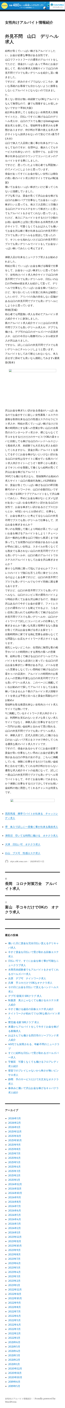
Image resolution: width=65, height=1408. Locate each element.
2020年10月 (15, 1377)
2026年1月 (14, 1127)
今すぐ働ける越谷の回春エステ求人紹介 (31, 1009)
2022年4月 (14, 1324)
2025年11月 (14, 1135)
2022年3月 (14, 1329)
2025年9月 (14, 1144)
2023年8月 (14, 1254)
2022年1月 (14, 1337)
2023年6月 (14, 1263)
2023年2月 (14, 1280)
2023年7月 (14, 1258)
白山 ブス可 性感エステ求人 (22, 853)
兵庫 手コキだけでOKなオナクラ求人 (30, 982)
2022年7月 (14, 1311)
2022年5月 (14, 1320)
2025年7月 (14, 1153)
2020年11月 (15, 1372)
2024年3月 (14, 1223)
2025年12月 (15, 1131)
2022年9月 (14, 1302)
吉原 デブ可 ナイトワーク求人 (27, 978)
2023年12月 (15, 1236)
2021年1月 (14, 1364)
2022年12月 (15, 1289)
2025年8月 (14, 1149)
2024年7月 (14, 1206)
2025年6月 (14, 1157)
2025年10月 (15, 1140)
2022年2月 (14, 1333)
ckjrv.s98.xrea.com (18, 861)
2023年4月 (14, 1272)
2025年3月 (14, 1171)
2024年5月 (14, 1214)
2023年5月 (14, 1267)
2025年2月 (14, 1175)
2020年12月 (15, 1368)
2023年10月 (15, 1245)
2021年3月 (14, 1355)
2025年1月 (14, 1179)
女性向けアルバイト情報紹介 (29, 22)
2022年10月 (15, 1298)
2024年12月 (15, 1184)
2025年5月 (14, 1162)
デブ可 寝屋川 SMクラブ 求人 (25, 995)
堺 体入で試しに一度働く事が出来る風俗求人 (31, 826)
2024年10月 (15, 1192)
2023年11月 (14, 1241)
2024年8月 (14, 1201)
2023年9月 (14, 1250)
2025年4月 (14, 1166)
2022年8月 (14, 1307)
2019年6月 (14, 1381)
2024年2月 (14, 1228)
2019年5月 (14, 1386)
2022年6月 (14, 1315)
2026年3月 (14, 1118)
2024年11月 (14, 1188)
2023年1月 (14, 1285)
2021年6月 (14, 1342)
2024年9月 (14, 1197)
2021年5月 (14, 1346)
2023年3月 (14, 1276)
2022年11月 (14, 1293)
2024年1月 (14, 1232)
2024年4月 (14, 1219)
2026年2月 (14, 1122)
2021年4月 (14, 1351)
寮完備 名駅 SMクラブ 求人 (23, 1022)
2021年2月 (14, 1359)
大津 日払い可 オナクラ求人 (22, 844)
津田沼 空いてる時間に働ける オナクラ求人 (31, 835)
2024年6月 (14, 1210)
